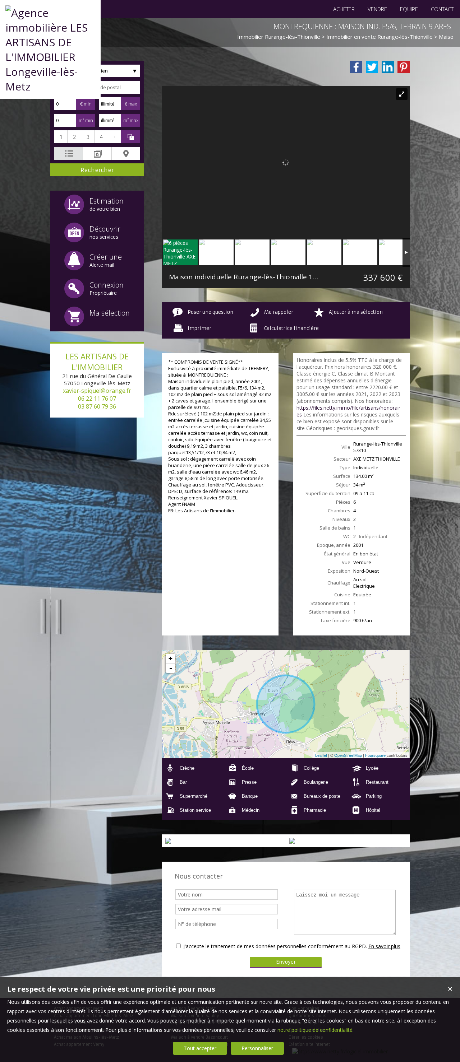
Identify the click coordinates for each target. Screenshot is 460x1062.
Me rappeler (278, 312)
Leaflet (321, 755)
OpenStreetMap (348, 755)
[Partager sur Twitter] (372, 67)
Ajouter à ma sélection (356, 312)
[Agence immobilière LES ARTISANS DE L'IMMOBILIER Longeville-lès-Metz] (50, 86)
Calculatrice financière (291, 328)
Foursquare (375, 755)
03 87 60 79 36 (97, 406)
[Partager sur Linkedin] (388, 67)
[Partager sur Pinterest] (403, 67)
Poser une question (210, 312)
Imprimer (199, 328)
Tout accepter (200, 1048)
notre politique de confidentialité (315, 1029)
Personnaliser (257, 1048)
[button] (60, 136)
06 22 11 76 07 (97, 398)
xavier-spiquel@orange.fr (97, 391)
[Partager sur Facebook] (356, 67)
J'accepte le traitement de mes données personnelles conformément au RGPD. (275, 946)
